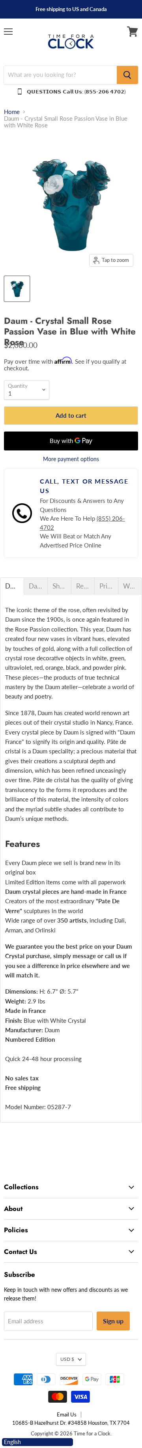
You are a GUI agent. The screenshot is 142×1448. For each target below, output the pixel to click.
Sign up (113, 1321)
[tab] (12, 585)
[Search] (127, 75)
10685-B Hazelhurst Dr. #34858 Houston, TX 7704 (71, 1423)
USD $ (67, 1359)
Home (12, 111)
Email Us (67, 1414)
